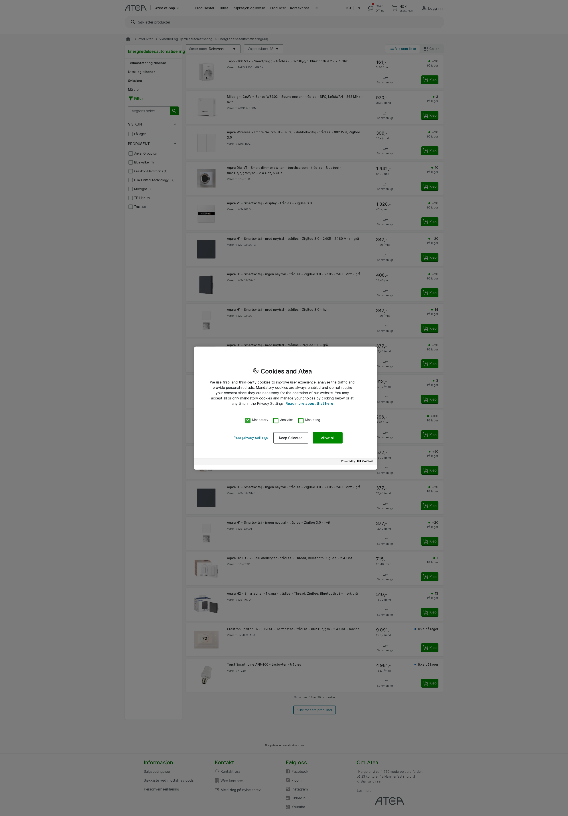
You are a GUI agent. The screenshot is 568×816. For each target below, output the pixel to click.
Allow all (327, 438)
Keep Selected (291, 438)
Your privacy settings (251, 437)
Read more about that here (309, 403)
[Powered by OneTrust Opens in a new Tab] (358, 462)
